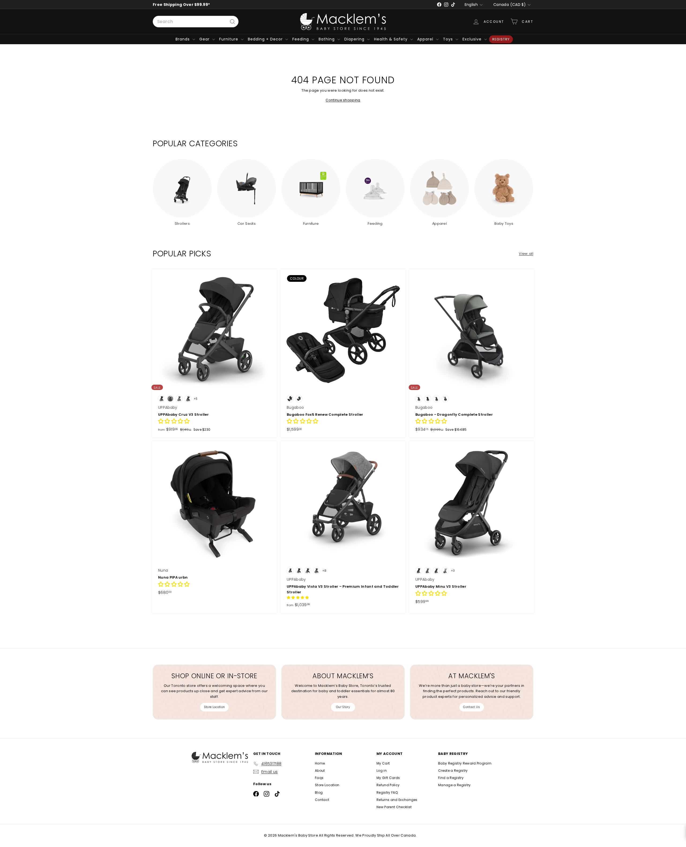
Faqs (319, 777)
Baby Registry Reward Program (464, 763)
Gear (205, 39)
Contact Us (471, 707)
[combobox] (195, 22)
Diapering (355, 39)
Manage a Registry (454, 785)
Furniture (229, 39)
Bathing (327, 39)
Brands (183, 39)
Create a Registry (453, 770)
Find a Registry (451, 777)
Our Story (343, 707)
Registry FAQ (387, 792)
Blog (319, 792)
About (320, 770)
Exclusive (473, 39)
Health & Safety (391, 39)
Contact (322, 799)
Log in (381, 770)
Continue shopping (343, 100)
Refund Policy (388, 785)
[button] (174, 421)
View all (526, 253)
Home (320, 763)
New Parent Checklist (394, 807)
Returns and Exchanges (396, 799)
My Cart (383, 763)
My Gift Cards (388, 777)
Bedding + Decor (266, 39)
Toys (448, 39)
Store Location (214, 707)
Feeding (301, 39)
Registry (501, 39)
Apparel (426, 39)
